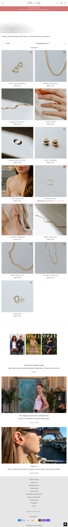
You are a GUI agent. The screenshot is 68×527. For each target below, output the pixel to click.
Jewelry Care (34, 491)
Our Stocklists (34, 488)
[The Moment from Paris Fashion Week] (34, 394)
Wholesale (34, 503)
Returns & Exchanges (34, 497)
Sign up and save (33, 511)
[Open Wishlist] (65, 524)
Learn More (34, 473)
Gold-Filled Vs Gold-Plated (34, 494)
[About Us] (34, 445)
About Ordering (34, 479)
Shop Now (34, 422)
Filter (8, 43)
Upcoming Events (34, 485)
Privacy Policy (34, 500)
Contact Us (34, 482)
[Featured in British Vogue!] (34, 344)
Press (34, 372)
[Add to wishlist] (31, 52)
